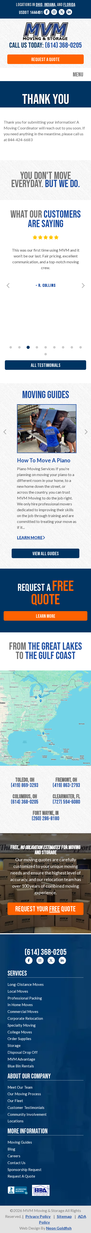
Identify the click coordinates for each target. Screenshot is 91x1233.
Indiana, (50, 4)
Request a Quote (45, 60)
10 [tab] (45, 354)
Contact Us (16, 1162)
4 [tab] (37, 347)
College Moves (20, 1032)
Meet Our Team (20, 1087)
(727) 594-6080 (66, 802)
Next (83, 285)
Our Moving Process (24, 1094)
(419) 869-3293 (24, 785)
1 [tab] (10, 347)
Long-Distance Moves (26, 984)
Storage (14, 1045)
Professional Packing (25, 998)
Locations (16, 1121)
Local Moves (18, 991)
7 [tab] (63, 347)
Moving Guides (20, 1142)
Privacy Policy (38, 1216)
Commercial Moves (23, 1011)
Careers (14, 1156)
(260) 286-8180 (45, 818)
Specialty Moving (22, 1025)
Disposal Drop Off (23, 1052)
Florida (69, 4)
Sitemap (64, 1216)
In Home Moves (20, 1004)
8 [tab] (72, 347)
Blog (11, 1149)
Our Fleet (15, 1100)
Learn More (29, 537)
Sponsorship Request (24, 1169)
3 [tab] (28, 347)
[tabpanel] (45, 262)
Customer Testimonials (26, 1107)
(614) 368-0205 (63, 45)
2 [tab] (19, 347)
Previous (8, 285)
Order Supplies (19, 1038)
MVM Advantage (21, 1059)
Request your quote (45, 909)
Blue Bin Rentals (21, 1066)
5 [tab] (45, 347)
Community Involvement (27, 1114)
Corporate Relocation (25, 1018)
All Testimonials (45, 365)
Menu (78, 74)
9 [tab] (80, 347)
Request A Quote (21, 1176)
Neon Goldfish (59, 1228)
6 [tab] (54, 347)
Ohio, (39, 4)
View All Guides (46, 554)
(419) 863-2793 (66, 785)
